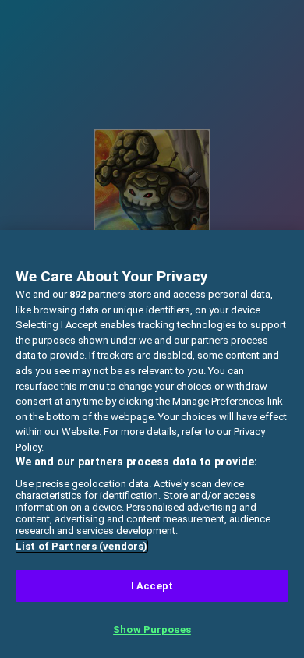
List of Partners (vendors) (81, 546)
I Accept (152, 586)
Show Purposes (152, 629)
